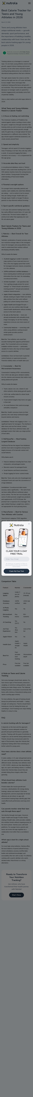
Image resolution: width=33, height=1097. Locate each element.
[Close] (29, 524)
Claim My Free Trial (16, 571)
